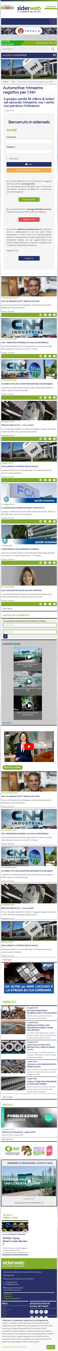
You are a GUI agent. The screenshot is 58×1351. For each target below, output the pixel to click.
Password (10, 147)
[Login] (5, 636)
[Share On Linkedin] (45, 314)
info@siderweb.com (12, 1284)
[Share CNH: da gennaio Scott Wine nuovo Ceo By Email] (40, 314)
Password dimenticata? (30, 170)
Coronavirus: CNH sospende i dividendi (20, 549)
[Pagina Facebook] (41, 1312)
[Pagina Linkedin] (32, 1312)
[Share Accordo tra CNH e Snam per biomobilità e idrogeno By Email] (40, 397)
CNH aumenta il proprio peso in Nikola (19, 466)
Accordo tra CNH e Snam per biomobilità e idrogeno (27, 384)
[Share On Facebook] (54, 314)
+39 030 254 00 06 (11, 1282)
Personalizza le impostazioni (14, 1347)
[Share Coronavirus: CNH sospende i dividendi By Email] (40, 562)
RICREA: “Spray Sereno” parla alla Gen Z (15, 1241)
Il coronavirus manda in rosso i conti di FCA (23, 508)
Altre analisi (7, 1097)
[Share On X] (49, 314)
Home (5, 82)
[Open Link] (7, 7)
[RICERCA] (53, 49)
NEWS (4, 1307)
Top (13, 82)
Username (11, 137)
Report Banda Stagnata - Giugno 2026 (18, 1132)
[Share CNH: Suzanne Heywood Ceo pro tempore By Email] (40, 604)
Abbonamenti (29, 219)
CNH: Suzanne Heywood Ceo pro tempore (21, 590)
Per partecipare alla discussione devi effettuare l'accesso (24, 621)
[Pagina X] (46, 1312)
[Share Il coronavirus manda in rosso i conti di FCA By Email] (40, 521)
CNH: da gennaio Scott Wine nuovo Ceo (20, 301)
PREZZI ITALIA (6, 1309)
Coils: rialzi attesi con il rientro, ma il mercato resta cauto (41, 1047)
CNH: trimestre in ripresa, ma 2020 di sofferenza (25, 343)
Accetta (50, 1347)
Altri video (7, 723)
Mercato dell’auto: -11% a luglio (17, 425)
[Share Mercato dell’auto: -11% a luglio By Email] (40, 438)
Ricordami (14, 159)
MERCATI (5, 1312)
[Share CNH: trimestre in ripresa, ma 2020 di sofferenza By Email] (40, 356)
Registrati (29, 258)
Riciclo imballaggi (10, 1216)
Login (30, 164)
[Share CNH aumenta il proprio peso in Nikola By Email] (40, 480)
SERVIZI (4, 1314)
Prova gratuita (29, 199)
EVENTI (4, 1316)
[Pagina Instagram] (37, 1312)
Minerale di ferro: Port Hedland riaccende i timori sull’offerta (40, 1027)
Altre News (7, 609)
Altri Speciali (7, 1139)
